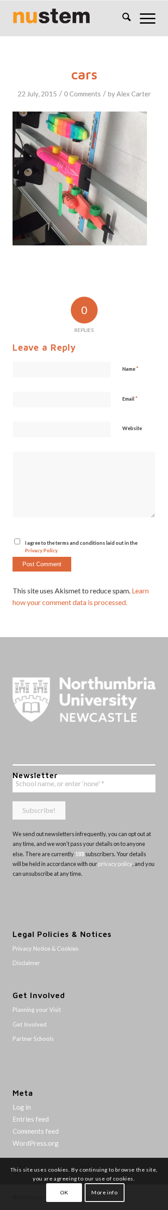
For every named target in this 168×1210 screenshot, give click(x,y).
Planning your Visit (37, 1009)
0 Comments (82, 94)
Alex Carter (133, 94)
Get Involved (30, 1024)
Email (130, 398)
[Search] (122, 18)
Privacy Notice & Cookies (45, 948)
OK (64, 1192)
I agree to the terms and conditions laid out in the (81, 546)
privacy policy (115, 863)
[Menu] (143, 18)
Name (130, 368)
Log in (22, 1107)
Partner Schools (33, 1038)
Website (132, 428)
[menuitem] (122, 18)
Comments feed (36, 1131)
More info (104, 1192)
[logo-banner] (70, 18)
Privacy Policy (41, 550)
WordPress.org (36, 1143)
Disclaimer (26, 962)
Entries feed (31, 1119)
